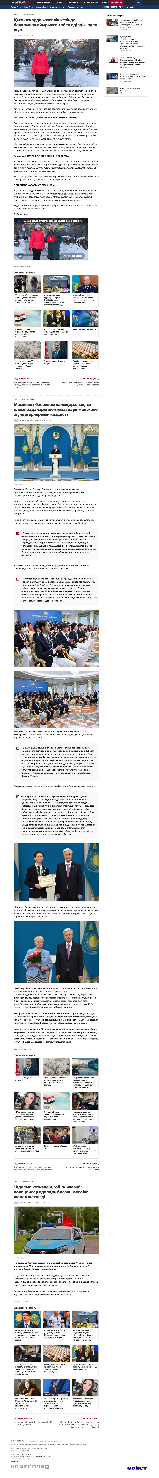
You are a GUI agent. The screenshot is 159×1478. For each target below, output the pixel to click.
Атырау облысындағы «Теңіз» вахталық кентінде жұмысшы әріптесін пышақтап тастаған (32, 384)
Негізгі (16, 14)
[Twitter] (17, 1466)
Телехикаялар (72, 2)
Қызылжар (19, 267)
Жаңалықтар (44, 2)
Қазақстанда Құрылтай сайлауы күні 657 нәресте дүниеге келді (33, 1423)
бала (28, 267)
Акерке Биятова (26, 420)
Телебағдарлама (90, 2)
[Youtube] (34, 1466)
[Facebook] (12, 1466)
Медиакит (15, 1461)
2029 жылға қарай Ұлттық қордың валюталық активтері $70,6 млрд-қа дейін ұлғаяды (132, 23)
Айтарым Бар (41, 7)
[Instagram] (21, 1466)
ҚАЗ (138, 2)
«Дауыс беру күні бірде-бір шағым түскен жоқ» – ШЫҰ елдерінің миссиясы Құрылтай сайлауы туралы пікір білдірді (78, 1424)
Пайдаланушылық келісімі (21, 1454)
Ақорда (18, 1049)
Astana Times (16, 7)
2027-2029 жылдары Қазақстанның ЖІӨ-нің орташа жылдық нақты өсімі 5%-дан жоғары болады (132, 61)
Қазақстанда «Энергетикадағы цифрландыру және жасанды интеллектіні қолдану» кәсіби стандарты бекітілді (132, 42)
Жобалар (57, 2)
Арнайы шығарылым (57, 7)
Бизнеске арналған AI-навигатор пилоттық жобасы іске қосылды (133, 76)
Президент (28, 1049)
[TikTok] (38, 1466)
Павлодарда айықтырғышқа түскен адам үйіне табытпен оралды (80, 383)
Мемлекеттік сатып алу (20, 1459)
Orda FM (105, 2)
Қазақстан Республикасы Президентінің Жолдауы (31, 1456)
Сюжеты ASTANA (28, 14)
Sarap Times (28, 7)
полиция (26, 1302)
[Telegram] (30, 1466)
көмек (17, 1302)
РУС (145, 2)
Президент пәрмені (75, 7)
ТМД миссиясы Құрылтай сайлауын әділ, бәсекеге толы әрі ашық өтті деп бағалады (33, 1168)
